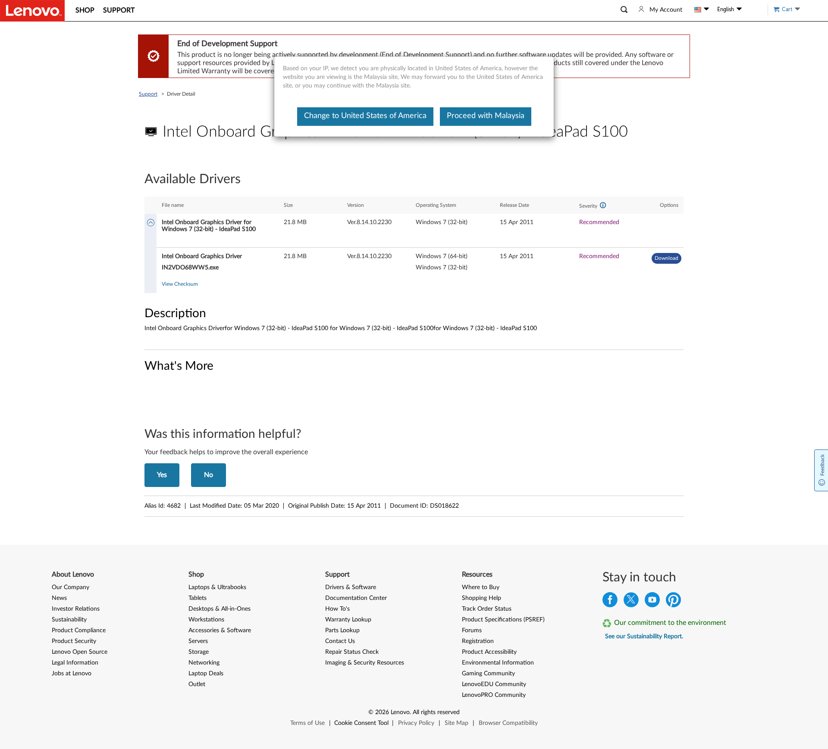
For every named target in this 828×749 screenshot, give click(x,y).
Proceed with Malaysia (485, 116)
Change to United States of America (365, 116)
